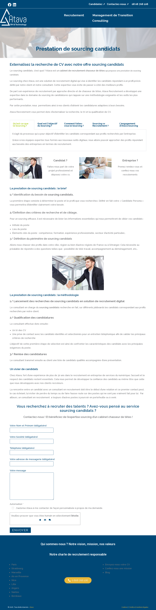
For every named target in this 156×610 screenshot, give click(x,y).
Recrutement (74, 15)
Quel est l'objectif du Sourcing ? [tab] (47, 124)
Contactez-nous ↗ (118, 4)
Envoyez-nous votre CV (117, 564)
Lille (13, 584)
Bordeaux (16, 596)
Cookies (124, 607)
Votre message (18, 470)
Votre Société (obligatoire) (24, 437)
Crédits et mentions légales (138, 607)
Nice (13, 580)
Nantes (15, 592)
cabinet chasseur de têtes (114, 416)
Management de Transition (113, 15)
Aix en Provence (20, 576)
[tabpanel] (78, 140)
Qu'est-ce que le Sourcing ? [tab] (20, 124)
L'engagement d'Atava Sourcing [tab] (128, 124)
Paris (14, 564)
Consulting (100, 20)
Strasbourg (17, 568)
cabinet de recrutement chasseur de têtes (82, 70)
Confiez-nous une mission (118, 568)
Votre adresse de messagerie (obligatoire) (32, 459)
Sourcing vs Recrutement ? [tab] (101, 124)
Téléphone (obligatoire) (22, 448)
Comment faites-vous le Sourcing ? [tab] (74, 124)
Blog (107, 572)
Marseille (16, 572)
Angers (15, 588)
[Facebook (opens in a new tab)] (10, 5)
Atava (32, 607)
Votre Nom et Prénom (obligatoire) (28, 425)
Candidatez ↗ (97, 4)
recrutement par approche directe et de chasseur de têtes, (70, 91)
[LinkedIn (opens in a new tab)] (14, 5)
